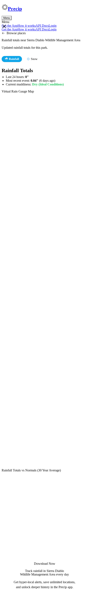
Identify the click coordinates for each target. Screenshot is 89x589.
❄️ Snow (31, 59)
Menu (6, 17)
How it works (27, 25)
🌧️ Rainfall (12, 59)
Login (53, 25)
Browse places (16, 33)
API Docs (42, 25)
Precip (15, 8)
